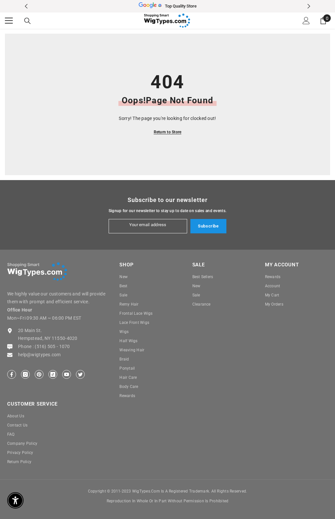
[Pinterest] (39, 374)
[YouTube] (66, 374)
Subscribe (208, 226)
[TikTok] (52, 374)
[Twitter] (80, 374)
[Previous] (26, 6)
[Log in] (306, 20)
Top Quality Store (181, 6)
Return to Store (168, 132)
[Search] (27, 21)
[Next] (309, 6)
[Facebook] (11, 374)
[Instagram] (25, 374)
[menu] (9, 21)
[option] (167, 6)
